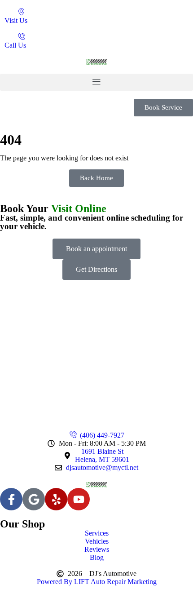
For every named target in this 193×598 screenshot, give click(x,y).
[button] (96, 82)
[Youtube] (78, 499)
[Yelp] (56, 499)
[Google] (33, 499)
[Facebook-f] (11, 499)
